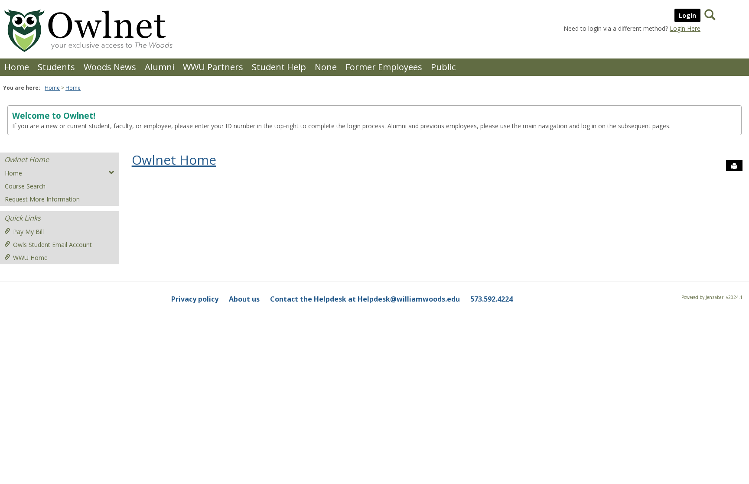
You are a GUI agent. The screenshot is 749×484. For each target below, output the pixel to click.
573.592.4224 (491, 299)
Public (443, 67)
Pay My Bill (28, 231)
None (326, 67)
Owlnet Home (26, 159)
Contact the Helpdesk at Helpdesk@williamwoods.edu (365, 299)
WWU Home (30, 257)
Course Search (25, 186)
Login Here (685, 28)
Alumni (159, 67)
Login (687, 15)
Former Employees (383, 67)
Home (16, 67)
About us (244, 299)
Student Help (279, 67)
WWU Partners (213, 67)
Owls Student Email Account (52, 244)
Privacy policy (194, 299)
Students (56, 67)
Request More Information (42, 199)
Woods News (110, 67)
